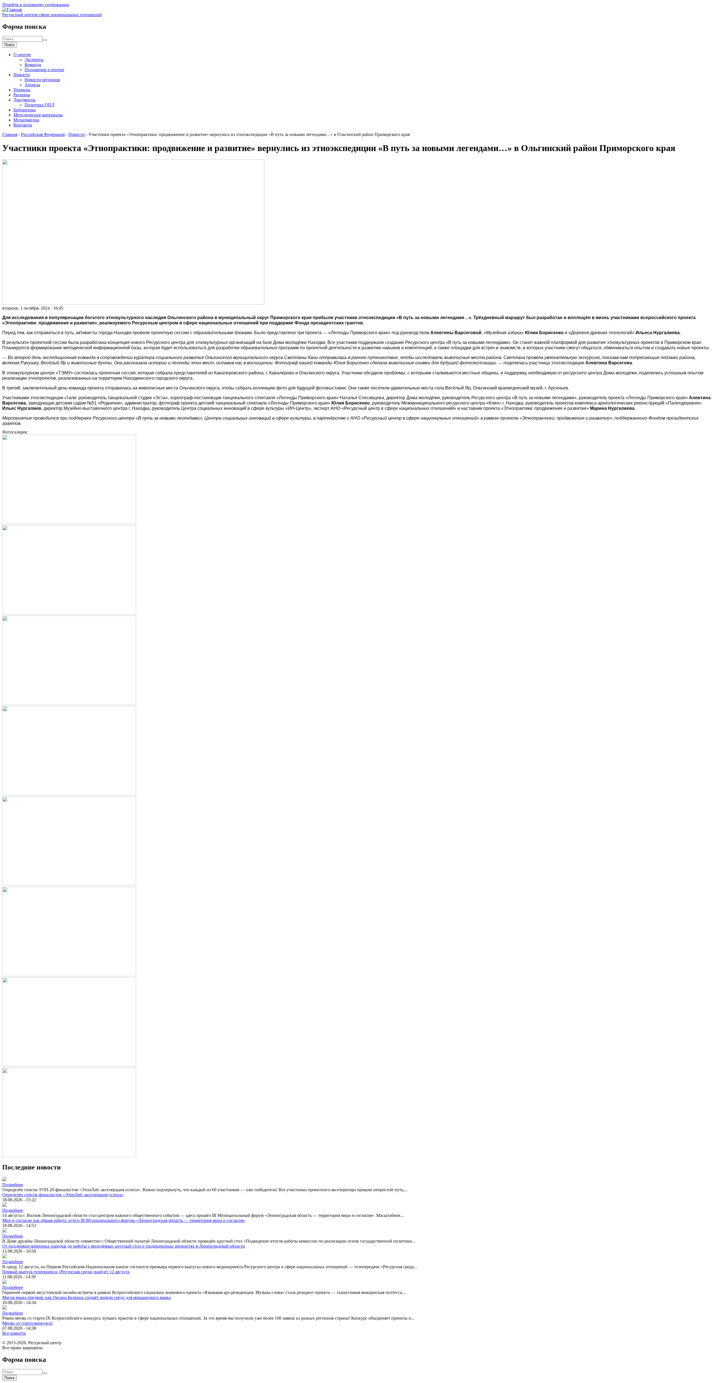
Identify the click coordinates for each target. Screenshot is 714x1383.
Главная (9, 134)
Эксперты (34, 59)
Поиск (9, 45)
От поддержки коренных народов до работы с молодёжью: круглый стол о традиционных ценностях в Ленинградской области (123, 1246)
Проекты (21, 89)
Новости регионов (42, 79)
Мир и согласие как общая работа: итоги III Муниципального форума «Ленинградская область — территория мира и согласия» (123, 1220)
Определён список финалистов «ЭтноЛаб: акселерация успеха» (63, 1194)
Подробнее (12, 1184)
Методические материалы (38, 115)
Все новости (14, 1333)
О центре (22, 54)
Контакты (22, 125)
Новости (21, 74)
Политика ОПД (39, 104)
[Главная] (12, 9)
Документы (24, 99)
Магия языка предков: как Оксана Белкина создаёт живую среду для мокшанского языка (86, 1297)
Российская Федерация (43, 134)
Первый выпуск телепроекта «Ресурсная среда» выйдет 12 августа (65, 1271)
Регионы (21, 94)
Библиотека (24, 109)
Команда (33, 64)
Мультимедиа (26, 120)
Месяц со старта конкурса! (27, 1323)
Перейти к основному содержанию (35, 4)
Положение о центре (44, 69)
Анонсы (32, 84)
